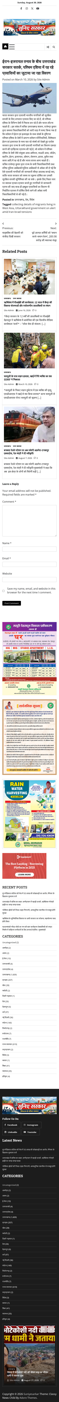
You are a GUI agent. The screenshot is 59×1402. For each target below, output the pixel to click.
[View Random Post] (48, 47)
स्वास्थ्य (5, 1071)
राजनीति (5, 1038)
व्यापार (4, 1060)
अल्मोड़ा (5, 947)
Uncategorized (9, 942)
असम (4, 953)
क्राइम (4, 979)
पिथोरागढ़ (5, 1028)
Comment (9, 501)
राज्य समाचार (17, 298)
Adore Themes (28, 1397)
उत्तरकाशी (6, 963)
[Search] (54, 47)
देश (26, 199)
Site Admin (43, 79)
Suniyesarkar (31, 1394)
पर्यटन (4, 1022)
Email (6, 558)
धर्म (3, 1012)
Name (6, 543)
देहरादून (5, 1006)
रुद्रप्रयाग (6, 1049)
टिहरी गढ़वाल (7, 995)
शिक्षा (4, 1065)
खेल (3, 985)
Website (7, 573)
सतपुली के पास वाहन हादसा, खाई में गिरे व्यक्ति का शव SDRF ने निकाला (28, 377)
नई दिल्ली (5, 1017)
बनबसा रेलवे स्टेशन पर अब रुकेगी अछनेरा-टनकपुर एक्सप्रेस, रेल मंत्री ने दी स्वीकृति (26, 451)
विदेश (32, 199)
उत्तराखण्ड (19, 199)
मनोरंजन (5, 1033)
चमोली (4, 990)
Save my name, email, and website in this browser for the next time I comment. (31, 590)
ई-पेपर (4, 958)
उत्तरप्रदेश (6, 969)
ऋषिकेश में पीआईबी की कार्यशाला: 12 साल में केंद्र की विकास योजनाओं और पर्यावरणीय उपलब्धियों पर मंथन (28, 304)
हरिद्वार (4, 1076)
